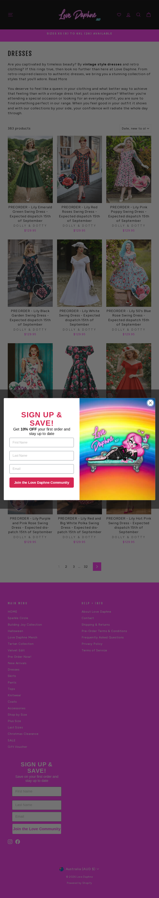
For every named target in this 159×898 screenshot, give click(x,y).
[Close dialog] (150, 403)
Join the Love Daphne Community (41, 483)
